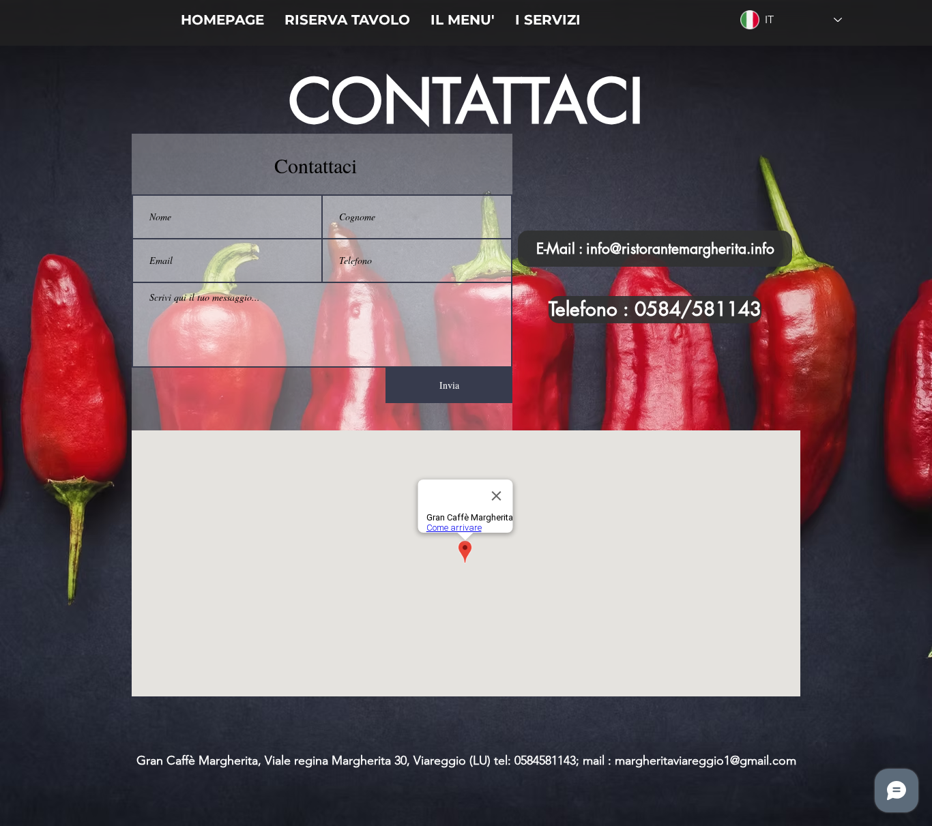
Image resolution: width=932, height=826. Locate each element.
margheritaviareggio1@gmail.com (705, 760)
